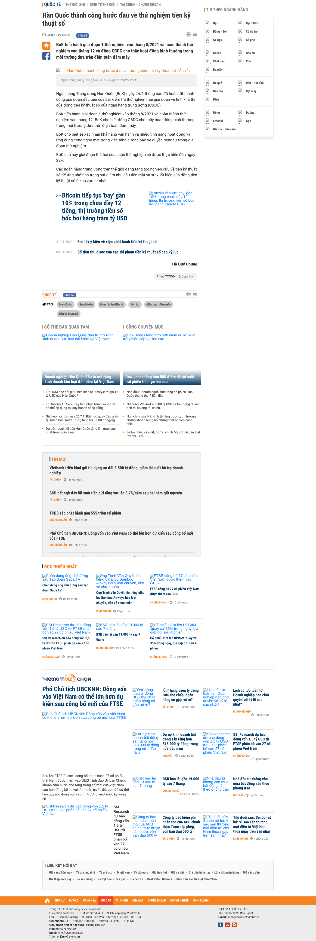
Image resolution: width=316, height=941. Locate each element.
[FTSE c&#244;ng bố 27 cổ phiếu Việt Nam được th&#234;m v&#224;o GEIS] (175, 579)
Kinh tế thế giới (102, 5)
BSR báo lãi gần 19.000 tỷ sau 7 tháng (118, 637)
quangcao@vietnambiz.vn (243, 917)
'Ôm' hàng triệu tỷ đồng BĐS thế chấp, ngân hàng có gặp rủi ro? (181, 695)
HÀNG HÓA (89, 900)
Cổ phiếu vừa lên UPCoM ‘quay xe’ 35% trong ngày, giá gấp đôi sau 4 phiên (173, 643)
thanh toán (86, 304)
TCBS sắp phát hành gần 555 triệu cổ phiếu (85, 513)
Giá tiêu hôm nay (199, 872)
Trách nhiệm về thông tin (64, 936)
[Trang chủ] (46, 46)
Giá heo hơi (159, 872)
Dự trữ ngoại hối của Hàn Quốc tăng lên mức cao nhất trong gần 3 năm (81, 430)
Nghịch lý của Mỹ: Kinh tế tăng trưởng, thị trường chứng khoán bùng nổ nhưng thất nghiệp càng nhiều (161, 420)
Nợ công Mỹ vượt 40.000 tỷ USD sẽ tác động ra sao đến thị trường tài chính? (163, 406)
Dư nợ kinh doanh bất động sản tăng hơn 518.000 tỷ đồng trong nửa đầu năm (180, 741)
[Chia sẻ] (46, 56)
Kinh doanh (49, 598)
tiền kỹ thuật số (68, 313)
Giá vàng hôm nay (60, 872)
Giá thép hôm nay (60, 879)
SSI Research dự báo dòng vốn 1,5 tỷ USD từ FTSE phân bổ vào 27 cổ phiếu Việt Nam (66, 643)
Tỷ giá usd (105, 872)
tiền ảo (135, 304)
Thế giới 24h (75, 5)
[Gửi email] (195, 34)
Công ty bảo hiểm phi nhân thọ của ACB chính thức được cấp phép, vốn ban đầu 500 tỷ (181, 824)
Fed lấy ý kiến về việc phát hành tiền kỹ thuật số (117, 242)
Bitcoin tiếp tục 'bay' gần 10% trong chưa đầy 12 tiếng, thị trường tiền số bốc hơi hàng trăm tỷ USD (94, 207)
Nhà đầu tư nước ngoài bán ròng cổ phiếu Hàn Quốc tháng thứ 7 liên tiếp (160, 394)
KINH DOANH (201, 900)
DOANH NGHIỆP (179, 900)
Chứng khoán (58, 519)
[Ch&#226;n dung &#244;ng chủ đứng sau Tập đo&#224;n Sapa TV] (67, 578)
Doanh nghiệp (105, 648)
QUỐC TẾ (105, 900)
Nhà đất (168, 755)
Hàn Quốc (65, 304)
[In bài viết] (189, 34)
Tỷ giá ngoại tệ (85, 872)
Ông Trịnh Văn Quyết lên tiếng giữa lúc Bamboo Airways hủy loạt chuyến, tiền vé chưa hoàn (120, 598)
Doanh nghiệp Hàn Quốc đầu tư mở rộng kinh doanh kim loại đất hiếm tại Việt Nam (79, 379)
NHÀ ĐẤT (137, 900)
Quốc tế (52, 4)
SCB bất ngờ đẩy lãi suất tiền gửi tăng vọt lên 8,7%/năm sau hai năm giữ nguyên (116, 493)
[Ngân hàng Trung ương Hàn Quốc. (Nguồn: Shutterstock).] (126, 71)
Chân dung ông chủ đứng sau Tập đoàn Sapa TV (65, 587)
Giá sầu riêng (84, 879)
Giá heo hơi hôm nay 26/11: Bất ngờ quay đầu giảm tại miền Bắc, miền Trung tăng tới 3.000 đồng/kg (82, 418)
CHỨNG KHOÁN (157, 900)
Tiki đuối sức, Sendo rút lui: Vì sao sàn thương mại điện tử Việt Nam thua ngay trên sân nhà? (252, 824)
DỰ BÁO (73, 900)
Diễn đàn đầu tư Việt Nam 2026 (196, 879)
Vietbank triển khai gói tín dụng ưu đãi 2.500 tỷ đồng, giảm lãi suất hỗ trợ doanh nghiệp (116, 470)
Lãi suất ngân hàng (226, 872)
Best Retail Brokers (159, 879)
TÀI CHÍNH (121, 900)
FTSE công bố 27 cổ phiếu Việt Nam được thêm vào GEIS (174, 591)
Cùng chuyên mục (145, 327)
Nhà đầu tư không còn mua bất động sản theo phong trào (251, 784)
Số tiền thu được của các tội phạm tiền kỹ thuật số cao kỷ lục (128, 252)
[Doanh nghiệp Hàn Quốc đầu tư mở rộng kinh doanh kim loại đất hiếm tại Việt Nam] (81, 359)
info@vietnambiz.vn (70, 932)
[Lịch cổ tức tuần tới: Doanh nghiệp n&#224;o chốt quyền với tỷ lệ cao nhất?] (217, 697)
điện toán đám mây (158, 304)
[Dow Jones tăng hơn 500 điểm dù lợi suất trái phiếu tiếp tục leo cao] (162, 359)
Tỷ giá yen (123, 872)
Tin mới (59, 459)
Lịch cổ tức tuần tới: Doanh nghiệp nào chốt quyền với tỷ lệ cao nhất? (251, 697)
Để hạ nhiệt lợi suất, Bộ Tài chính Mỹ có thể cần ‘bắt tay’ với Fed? (163, 434)
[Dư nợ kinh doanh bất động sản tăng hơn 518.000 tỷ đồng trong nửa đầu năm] (146, 741)
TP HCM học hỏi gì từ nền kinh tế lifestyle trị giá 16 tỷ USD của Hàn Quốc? (82, 394)
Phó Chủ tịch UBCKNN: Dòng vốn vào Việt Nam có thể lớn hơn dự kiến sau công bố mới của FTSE (121, 536)
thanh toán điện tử (111, 304)
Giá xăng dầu (251, 872)
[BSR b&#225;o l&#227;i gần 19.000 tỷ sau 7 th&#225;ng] (121, 627)
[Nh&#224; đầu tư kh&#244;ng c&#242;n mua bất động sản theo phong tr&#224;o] (217, 786)
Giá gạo (120, 879)
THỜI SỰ (60, 900)
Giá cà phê (177, 872)
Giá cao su (136, 879)
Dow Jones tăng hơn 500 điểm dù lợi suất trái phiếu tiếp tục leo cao (159, 379)
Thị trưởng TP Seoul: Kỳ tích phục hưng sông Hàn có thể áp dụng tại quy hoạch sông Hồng (81, 406)
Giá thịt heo (104, 879)
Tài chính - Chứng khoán (140, 5)
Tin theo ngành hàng (227, 9)
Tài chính (55, 479)
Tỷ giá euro (141, 872)
